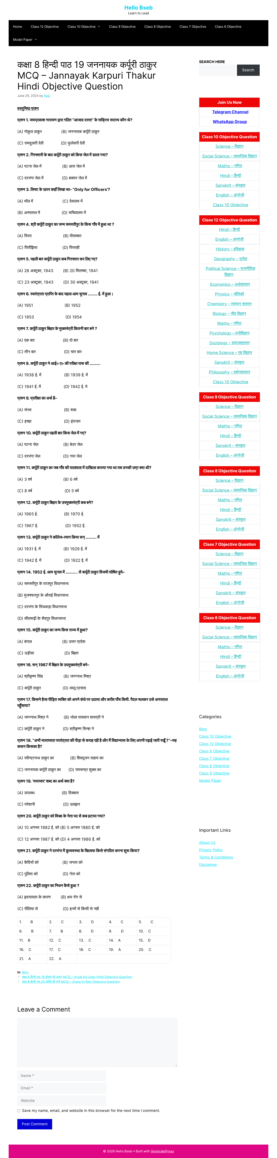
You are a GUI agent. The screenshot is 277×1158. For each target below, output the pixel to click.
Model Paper (22, 39)
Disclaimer (208, 864)
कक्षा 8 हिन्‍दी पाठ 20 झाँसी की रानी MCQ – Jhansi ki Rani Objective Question (71, 981)
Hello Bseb (138, 7)
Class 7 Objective (193, 26)
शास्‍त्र (245, 372)
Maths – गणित (230, 165)
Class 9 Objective (122, 26)
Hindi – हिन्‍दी (230, 175)
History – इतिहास (230, 249)
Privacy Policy (211, 850)
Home (17, 26)
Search (248, 70)
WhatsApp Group (230, 121)
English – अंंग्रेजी (230, 195)
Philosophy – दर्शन (225, 372)
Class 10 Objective (82, 26)
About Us (207, 842)
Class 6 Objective (228, 26)
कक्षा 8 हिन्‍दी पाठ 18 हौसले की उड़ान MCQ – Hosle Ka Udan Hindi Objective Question (77, 977)
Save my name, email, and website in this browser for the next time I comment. (91, 1110)
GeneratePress (162, 1151)
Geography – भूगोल (230, 258)
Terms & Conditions (216, 857)
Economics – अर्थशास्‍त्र (230, 284)
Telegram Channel (230, 111)
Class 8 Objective (157, 26)
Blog (25, 972)
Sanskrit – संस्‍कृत (230, 185)
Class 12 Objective (45, 26)
